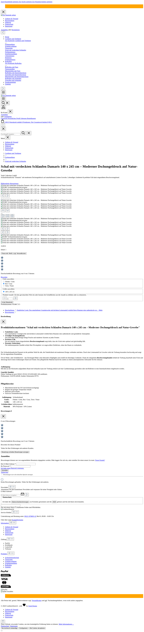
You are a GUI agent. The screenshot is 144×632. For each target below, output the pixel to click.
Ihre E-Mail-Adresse (8, 464)
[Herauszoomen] (3, 216)
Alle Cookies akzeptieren (37, 628)
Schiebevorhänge (11, 561)
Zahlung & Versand (11, 19)
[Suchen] (5, 103)
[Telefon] (5, 7)
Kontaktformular (17, 520)
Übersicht (4, 118)
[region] (72, 214)
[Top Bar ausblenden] (3, 12)
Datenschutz (9, 24)
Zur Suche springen (25, 2)
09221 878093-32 (30, 516)
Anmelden (4, 30)
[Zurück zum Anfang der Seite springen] (3, 621)
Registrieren (16, 30)
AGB (54, 502)
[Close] (3, 129)
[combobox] (10, 134)
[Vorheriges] (3, 32)
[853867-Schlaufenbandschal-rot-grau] (14, 187)
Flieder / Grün (10, 282)
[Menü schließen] (10, 111)
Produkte (4, 554)
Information (5, 523)
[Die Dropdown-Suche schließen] (28, 133)
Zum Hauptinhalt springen (10, 2)
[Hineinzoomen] (12, 216)
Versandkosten (36, 600)
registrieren (8, 116)
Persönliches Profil (14, 118)
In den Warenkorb (7, 302)
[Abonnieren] (27, 494)
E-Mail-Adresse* (6, 491)
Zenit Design (32, 606)
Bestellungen (31, 118)
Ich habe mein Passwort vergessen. (12, 468)
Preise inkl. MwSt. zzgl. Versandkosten (14, 253)
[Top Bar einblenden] (3, 125)
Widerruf (8, 22)
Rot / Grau (8, 284)
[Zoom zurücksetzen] (7, 216)
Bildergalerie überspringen (9, 183)
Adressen (23, 118)
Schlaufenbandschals (12, 558)
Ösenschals (9, 559)
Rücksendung (9, 20)
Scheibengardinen (11, 563)
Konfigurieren (24, 628)
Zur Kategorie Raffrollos (13, 63)
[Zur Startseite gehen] (8, 15)
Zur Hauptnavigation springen (42, 2)
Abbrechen (4, 472)
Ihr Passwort (5, 466)
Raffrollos (8, 565)
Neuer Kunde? (100, 460)
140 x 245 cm (9, 292)
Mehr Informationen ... (66, 624)
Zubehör (8, 567)
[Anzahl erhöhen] (15, 298)
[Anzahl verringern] (5, 298)
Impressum (8, 26)
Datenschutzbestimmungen (20, 502)
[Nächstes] (3, 88)
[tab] (53, 310)
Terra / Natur (9, 286)
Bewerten (4, 277)
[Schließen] (2, 213)
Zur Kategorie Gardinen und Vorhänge (18, 41)
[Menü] (3, 92)
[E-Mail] (5, 5)
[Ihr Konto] (3, 107)
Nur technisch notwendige (9, 628)
